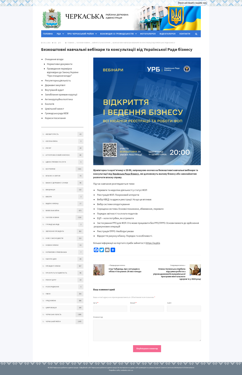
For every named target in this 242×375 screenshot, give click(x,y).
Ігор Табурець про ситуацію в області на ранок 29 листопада (125, 270)
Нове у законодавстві (54, 238)
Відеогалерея (167, 34)
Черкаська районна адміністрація (51, 18)
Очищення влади (54, 59)
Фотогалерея (148, 34)
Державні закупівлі (55, 85)
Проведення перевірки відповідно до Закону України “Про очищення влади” (62, 72)
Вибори (49, 197)
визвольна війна (52, 211)
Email (133, 303)
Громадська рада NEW (56, 113)
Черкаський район (53, 321)
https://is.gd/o (153, 243)
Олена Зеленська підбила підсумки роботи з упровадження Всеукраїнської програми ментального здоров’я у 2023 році (177, 273)
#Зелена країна (51, 141)
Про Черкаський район (80, 34)
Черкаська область (53, 314)
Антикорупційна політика (59, 99)
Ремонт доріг (51, 280)
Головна (48, 34)
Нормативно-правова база (56, 252)
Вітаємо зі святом (53, 176)
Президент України (53, 266)
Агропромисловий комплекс (58, 155)
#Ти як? (48, 148)
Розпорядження (52, 287)
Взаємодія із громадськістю (117, 34)
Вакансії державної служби (57, 183)
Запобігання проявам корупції (61, 94)
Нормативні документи (59, 64)
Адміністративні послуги (56, 162)
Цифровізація (51, 308)
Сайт (169, 303)
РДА (59, 34)
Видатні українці (52, 204)
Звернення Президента (55, 231)
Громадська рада (52, 224)
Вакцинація (50, 190)
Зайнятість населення (101, 43)
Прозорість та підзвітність (56, 273)
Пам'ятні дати (51, 259)
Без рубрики (50, 169)
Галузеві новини (83, 43)
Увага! (48, 294)
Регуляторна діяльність (58, 80)
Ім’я (95, 303)
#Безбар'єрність (52, 134)
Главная (71, 43)
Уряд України (51, 301)
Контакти (185, 34)
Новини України (52, 245)
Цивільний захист (54, 108)
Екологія (49, 103)
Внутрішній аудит (54, 89)
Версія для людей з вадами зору (192, 2)
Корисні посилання (55, 118)
